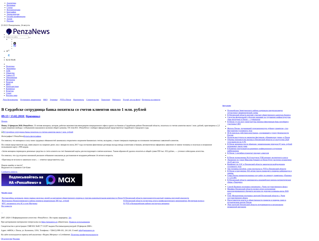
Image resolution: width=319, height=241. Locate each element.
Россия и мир (11, 95)
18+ (70, 218)
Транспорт (105, 100)
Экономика (11, 68)
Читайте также (6, 193)
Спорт (8, 93)
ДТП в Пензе (65, 100)
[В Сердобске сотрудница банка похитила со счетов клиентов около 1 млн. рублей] (37, 132)
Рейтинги (116, 100)
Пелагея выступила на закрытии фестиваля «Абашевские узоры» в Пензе (258, 137)
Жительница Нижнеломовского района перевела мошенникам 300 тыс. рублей (35, 201)
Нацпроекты (78, 100)
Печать (4, 121)
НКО (45, 100)
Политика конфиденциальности (84, 235)
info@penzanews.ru (86, 230)
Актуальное (226, 106)
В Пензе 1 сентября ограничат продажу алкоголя (248, 153)
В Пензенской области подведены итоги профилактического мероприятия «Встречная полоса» (163, 201)
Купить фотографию (32, 136)
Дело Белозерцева (10, 100)
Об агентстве (6, 239)
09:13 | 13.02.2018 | (13, 116)
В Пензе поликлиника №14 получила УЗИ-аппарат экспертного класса (257, 157)
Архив (9, 19)
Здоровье (54, 100)
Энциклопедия (13, 14)
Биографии (11, 12)
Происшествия (12, 86)
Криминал (10, 89)
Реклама (10, 21)
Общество (10, 73)
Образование (11, 77)
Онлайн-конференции (16, 16)
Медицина (10, 80)
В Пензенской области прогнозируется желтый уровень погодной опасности (156, 198)
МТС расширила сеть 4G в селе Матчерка (19, 203)
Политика (10, 66)
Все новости (6, 206)
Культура (10, 91)
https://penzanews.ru (49, 222)
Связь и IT (10, 75)
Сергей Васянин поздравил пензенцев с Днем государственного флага (257, 187)
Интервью (11, 5)
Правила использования (79, 222)
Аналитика (11, 3)
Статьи (10, 7)
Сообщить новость (9, 172)
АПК (8, 71)
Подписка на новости (151, 100)
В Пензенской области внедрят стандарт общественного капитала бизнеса (259, 115)
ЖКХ (8, 84)
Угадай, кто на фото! (131, 100)
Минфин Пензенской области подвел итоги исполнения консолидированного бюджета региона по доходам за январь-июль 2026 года (258, 191)
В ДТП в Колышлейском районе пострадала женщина (146, 203)
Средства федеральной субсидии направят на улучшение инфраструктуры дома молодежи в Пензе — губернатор (259, 118)
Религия (9, 82)
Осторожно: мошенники (30, 100)
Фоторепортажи (13, 10)
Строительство (92, 100)
